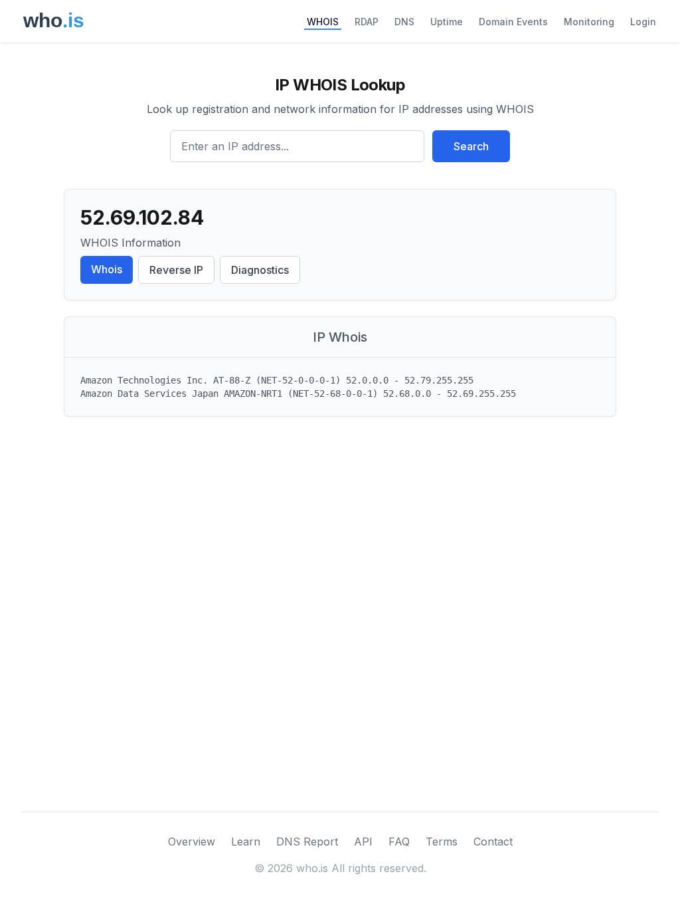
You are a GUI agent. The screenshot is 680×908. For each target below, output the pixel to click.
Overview (191, 841)
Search (471, 146)
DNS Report (307, 841)
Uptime (446, 21)
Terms (442, 841)
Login (643, 21)
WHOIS (323, 21)
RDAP (367, 21)
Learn (245, 841)
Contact (493, 841)
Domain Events (513, 21)
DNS (404, 21)
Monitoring (589, 21)
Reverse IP (176, 270)
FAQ (399, 841)
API (363, 841)
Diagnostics (260, 270)
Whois (106, 269)
